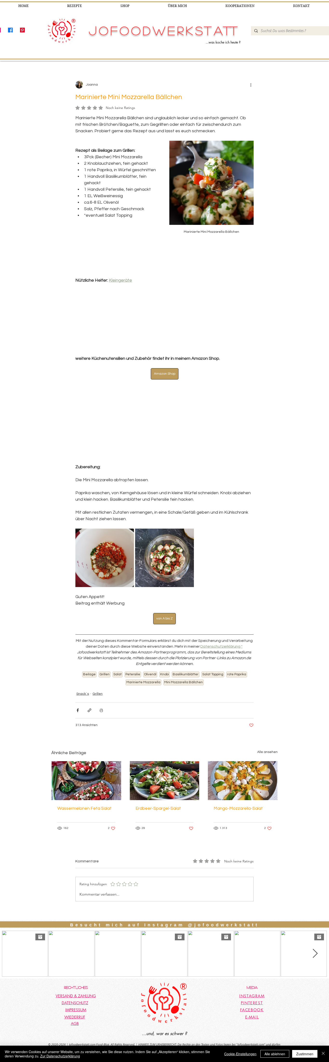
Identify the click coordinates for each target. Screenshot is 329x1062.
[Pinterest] (22, 30)
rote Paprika (236, 674)
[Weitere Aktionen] (251, 85)
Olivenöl (150, 674)
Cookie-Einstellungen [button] (240, 1053)
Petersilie (132, 674)
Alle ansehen (267, 752)
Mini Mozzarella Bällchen (183, 682)
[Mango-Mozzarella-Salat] (242, 780)
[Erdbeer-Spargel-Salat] (164, 780)
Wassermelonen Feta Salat (84, 808)
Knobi (164, 674)
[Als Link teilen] (89, 710)
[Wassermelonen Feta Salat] (86, 780)
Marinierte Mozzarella (143, 682)
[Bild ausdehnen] (104, 558)
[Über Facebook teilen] (77, 710)
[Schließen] (323, 1053)
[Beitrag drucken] (101, 710)
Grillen (104, 674)
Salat (117, 674)
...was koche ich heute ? (223, 42)
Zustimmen (304, 1053)
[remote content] (164, 319)
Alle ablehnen (274, 1053)
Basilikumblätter (185, 674)
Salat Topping (212, 674)
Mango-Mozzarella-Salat (238, 808)
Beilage (89, 674)
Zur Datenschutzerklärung (60, 1056)
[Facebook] (10, 30)
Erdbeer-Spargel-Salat (158, 808)
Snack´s (82, 693)
